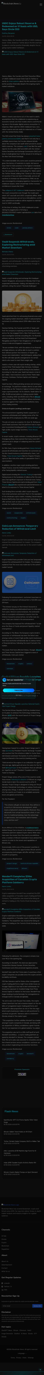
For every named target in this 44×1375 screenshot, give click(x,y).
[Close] (33, 680)
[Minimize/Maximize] (40, 1369)
